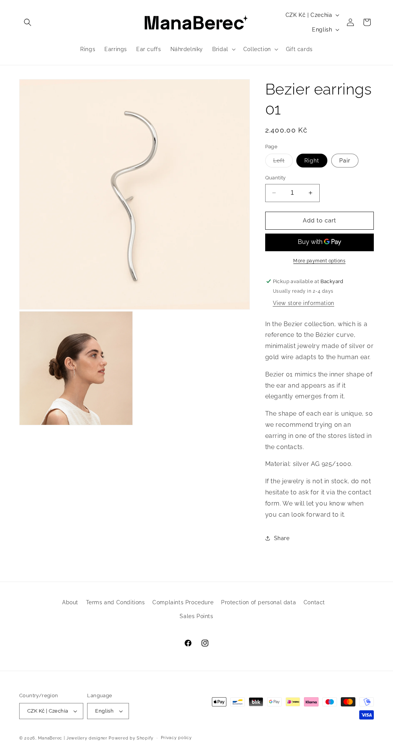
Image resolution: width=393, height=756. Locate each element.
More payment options (319, 261)
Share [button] (282, 538)
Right (311, 161)
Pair (344, 161)
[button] (27, 22)
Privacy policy (176, 737)
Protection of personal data (258, 602)
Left (283, 162)
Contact (314, 602)
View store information (303, 303)
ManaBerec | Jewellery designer (72, 738)
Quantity (275, 178)
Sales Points (196, 616)
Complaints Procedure (182, 602)
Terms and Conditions (115, 602)
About (70, 602)
